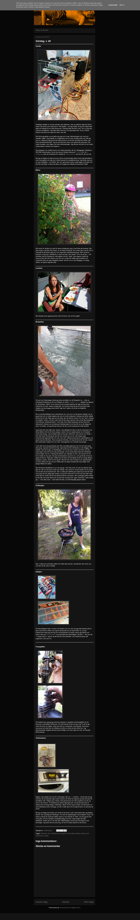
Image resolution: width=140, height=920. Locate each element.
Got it (122, 5)
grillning (77, 833)
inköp (83, 833)
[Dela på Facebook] (63, 830)
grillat (73, 833)
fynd (69, 833)
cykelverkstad (55, 833)
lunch (87, 833)
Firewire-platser (70, 154)
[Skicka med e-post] (57, 830)
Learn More (112, 5)
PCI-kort (78, 152)
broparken (44, 833)
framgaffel (63, 833)
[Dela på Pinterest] (66, 830)
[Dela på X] (61, 830)
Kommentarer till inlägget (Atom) (70, 907)
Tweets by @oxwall (42, 30)
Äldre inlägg (88, 902)
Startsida (65, 902)
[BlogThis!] (59, 830)
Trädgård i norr (73, 402)
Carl (44, 830)
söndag (46, 836)
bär (49, 833)
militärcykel (39, 836)
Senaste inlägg (41, 902)
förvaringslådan (51, 634)
